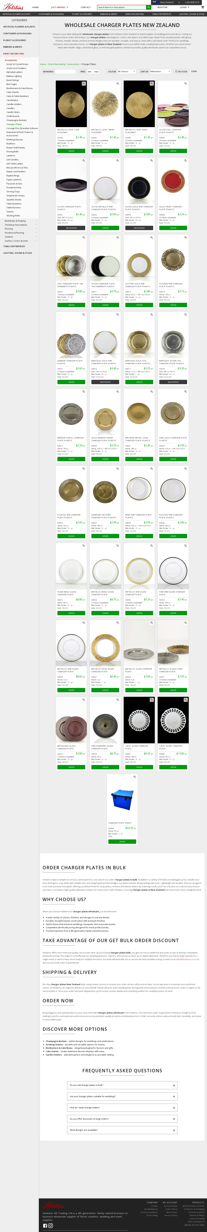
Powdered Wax (14, 187)
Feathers (10, 143)
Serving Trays (13, 191)
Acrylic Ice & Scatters (16, 68)
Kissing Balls (12, 151)
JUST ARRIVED (58, 7)
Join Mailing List (151, 1209)
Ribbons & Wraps (197, 1215)
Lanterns (10, 155)
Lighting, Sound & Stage (194, 1225)
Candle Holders (14, 104)
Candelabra (12, 100)
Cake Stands (12, 92)
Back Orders (172, 1212)
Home (35, 7)
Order (71, 151)
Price (83, 71)
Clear (194, 71)
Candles (10, 108)
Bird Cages (11, 84)
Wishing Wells (13, 215)
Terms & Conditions (149, 1212)
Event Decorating (56, 64)
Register (162, 7)
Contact (86, 7)
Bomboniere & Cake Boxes (19, 88)
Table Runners (13, 207)
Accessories (73, 64)
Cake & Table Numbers (17, 96)
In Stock (182, 71)
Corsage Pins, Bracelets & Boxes (22, 128)
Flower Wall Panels (15, 147)
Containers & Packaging (194, 1209)
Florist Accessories (196, 1212)
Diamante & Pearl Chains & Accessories (19, 134)
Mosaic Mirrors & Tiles (17, 167)
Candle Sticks (13, 112)
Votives (10, 211)
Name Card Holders (16, 171)
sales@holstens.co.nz (186, 959)
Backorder (71, 228)
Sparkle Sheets (14, 199)
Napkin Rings (12, 175)
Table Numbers (14, 203)
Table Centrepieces (195, 1221)
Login (183, 7)
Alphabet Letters (14, 72)
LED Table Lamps (14, 163)
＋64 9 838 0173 (191, 2)
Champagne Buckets (16, 120)
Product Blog (152, 1215)
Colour (112, 71)
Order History (171, 1209)
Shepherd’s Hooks (15, 195)
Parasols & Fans (14, 183)
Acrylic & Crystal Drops (17, 64)
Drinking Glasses (14, 139)
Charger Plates (14, 124)
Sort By (144, 71)
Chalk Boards (13, 116)
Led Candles (12, 159)
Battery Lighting (14, 76)
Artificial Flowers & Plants (193, 1206)
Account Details (170, 1206)
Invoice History (170, 1215)
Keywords (48, 71)
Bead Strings (12, 80)
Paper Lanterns (14, 179)
